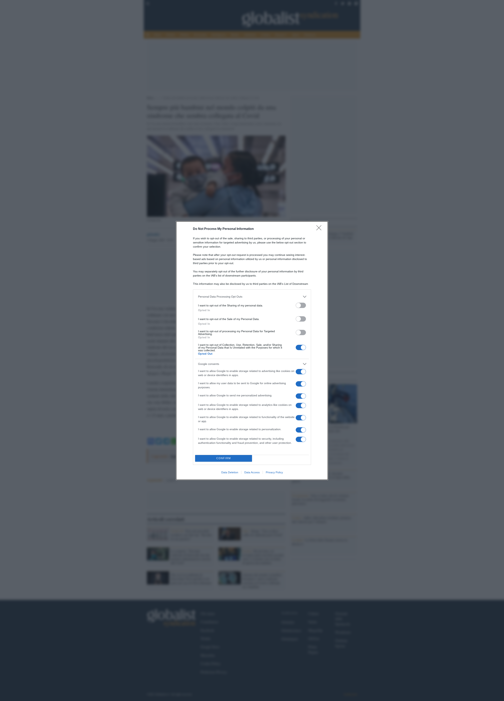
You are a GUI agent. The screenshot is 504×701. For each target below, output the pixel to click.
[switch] (301, 305)
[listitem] (252, 297)
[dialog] (252, 350)
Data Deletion (229, 472)
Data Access (252, 472)
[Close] (320, 229)
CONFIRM (223, 458)
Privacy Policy (274, 472)
